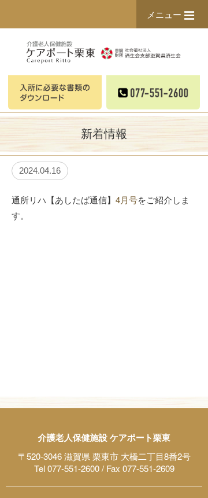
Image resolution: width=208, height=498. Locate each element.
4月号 (127, 199)
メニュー (164, 14)
